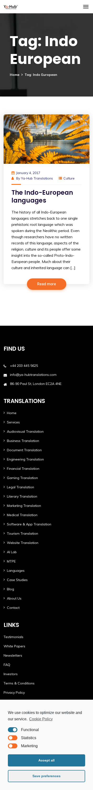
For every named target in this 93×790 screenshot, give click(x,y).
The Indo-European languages (42, 196)
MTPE (11, 561)
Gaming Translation (22, 478)
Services (13, 422)
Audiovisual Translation (25, 431)
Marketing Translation (24, 506)
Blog (10, 589)
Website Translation (22, 543)
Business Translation (23, 441)
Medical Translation (22, 515)
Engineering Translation (25, 459)
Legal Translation (20, 487)
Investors (11, 674)
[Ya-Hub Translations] (11, 7)
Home (14, 75)
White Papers (14, 646)
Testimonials (13, 637)
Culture (69, 178)
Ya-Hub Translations (37, 178)
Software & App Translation (29, 524)
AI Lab (12, 552)
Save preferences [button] (46, 776)
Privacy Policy (14, 692)
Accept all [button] (46, 760)
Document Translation (24, 450)
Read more (46, 284)
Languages (16, 570)
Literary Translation (22, 496)
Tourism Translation (22, 533)
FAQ (7, 665)
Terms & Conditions (19, 683)
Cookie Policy (41, 719)
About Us (14, 598)
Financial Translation (23, 468)
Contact (13, 608)
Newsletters (13, 655)
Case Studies (17, 580)
